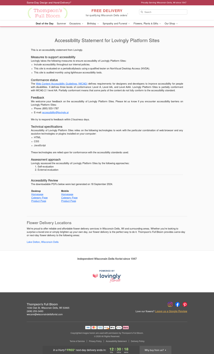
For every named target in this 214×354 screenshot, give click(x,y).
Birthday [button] (92, 23)
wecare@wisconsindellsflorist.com (45, 314)
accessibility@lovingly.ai (55, 112)
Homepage (37, 194)
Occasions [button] (75, 23)
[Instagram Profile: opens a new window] (170, 304)
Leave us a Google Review (171, 311)
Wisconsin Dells (50, 242)
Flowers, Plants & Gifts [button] (146, 23)
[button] (205, 340)
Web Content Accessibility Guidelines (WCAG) (61, 83)
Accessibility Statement (116, 341)
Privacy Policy (95, 341)
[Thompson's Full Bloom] (51, 12)
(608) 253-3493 (35, 311)
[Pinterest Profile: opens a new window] (185, 304)
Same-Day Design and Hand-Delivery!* (49, 2)
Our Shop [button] (170, 23)
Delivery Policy (137, 341)
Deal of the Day (45, 23)
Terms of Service (77, 341)
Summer (61, 23)
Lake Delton (33, 242)
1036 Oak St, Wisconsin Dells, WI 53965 (48, 307)
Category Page (39, 197)
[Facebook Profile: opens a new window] (177, 304)
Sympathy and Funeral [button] (115, 23)
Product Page (38, 201)
